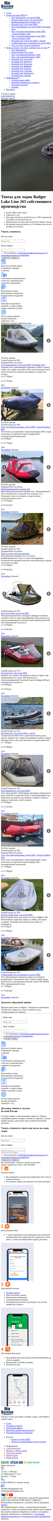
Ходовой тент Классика (21, 64)
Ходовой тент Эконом (21, 75)
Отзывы (14, 87)
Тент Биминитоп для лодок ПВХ (25, 17)
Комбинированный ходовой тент (25, 22)
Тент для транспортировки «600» (26, 57)
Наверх (4, 1505)
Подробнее (6, 387)
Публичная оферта (14, 1428)
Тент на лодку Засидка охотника (25, 45)
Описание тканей (14, 1453)
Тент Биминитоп (18, 50)
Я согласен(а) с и (24, 254)
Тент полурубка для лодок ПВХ (15, 613)
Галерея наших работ (20, 80)
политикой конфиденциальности (32, 253)
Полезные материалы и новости (25, 82)
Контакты (10, 89)
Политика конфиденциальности (20, 1430)
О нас (8, 13)
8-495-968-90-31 (8, 96)
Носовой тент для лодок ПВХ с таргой (28, 41)
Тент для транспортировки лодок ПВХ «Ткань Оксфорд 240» (28, 32)
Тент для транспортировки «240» (26, 55)
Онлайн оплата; (13, 1293)
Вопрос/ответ (12, 1455)
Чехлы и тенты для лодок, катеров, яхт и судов (27, 48)
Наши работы (12, 1458)
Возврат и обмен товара (16, 1451)
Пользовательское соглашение (19, 1433)
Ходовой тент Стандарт (21, 71)
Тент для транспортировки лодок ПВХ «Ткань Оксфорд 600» (28, 37)
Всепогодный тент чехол (22, 52)
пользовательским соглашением (15, 255)
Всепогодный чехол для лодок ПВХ (27, 20)
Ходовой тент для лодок (22, 59)
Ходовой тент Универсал (22, 73)
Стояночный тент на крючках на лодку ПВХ (31, 43)
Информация (12, 78)
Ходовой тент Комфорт (21, 66)
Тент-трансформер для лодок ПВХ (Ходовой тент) (23, 365)
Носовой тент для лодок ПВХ (24, 24)
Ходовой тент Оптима (21, 69)
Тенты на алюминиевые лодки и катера (28, 1442)
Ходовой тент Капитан (21, 62)
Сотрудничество (13, 1448)
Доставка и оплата (19, 85)
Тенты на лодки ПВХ (16, 15)
